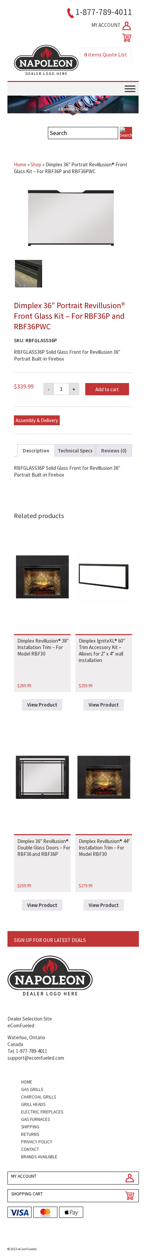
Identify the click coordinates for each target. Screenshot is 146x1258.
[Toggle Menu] (130, 89)
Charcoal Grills (38, 1097)
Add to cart (107, 389)
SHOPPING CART (27, 1194)
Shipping (30, 1127)
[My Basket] (125, 38)
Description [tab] (36, 450)
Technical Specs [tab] (75, 450)
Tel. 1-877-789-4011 (27, 1051)
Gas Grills (32, 1089)
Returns (30, 1134)
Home (20, 164)
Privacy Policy (36, 1142)
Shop (36, 164)
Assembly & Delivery (37, 420)
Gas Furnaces (35, 1119)
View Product (42, 704)
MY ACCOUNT (106, 25)
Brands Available (39, 1157)
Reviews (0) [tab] (114, 450)
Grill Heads (33, 1104)
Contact (30, 1149)
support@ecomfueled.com (35, 1058)
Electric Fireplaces (42, 1112)
